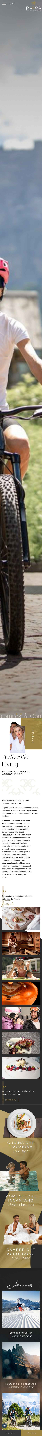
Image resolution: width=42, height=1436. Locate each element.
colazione (11, 863)
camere (5, 843)
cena (28, 863)
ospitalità (7, 835)
